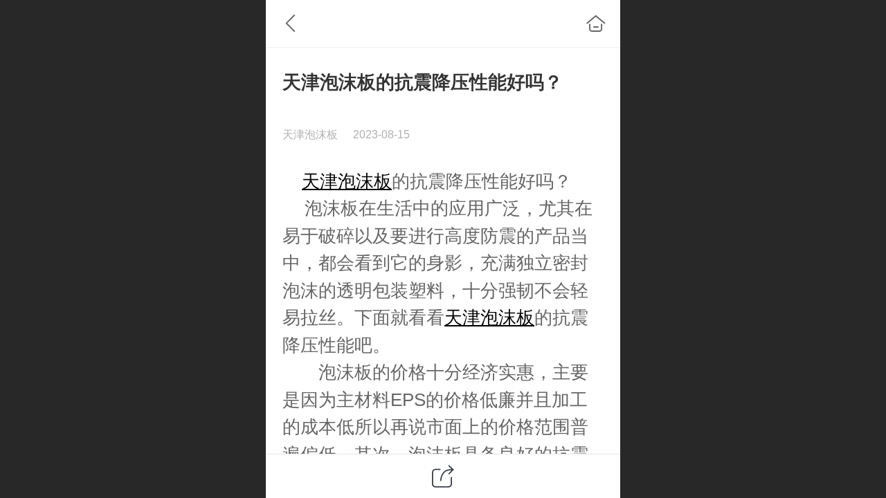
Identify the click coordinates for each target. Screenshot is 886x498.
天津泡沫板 (347, 182)
